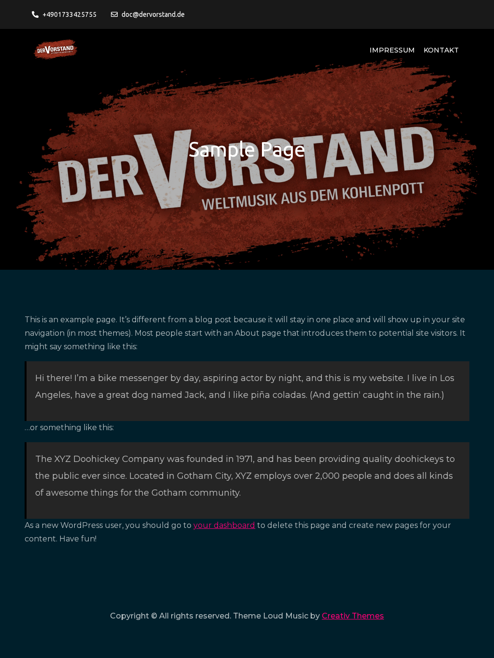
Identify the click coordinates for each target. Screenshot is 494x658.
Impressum (392, 50)
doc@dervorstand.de (153, 14)
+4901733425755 (69, 14)
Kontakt (441, 50)
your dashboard (224, 525)
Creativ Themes (353, 615)
